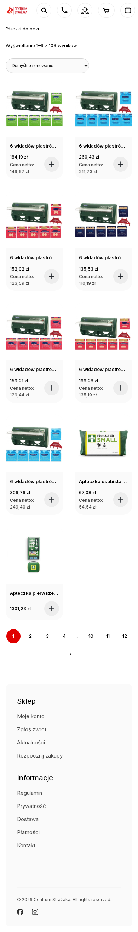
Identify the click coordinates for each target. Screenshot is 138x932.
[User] (84, 10)
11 (108, 636)
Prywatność (31, 806)
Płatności (28, 832)
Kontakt (26, 845)
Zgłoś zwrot (31, 729)
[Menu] (127, 10)
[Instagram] (35, 912)
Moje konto (31, 716)
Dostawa (28, 819)
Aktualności (31, 742)
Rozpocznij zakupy (40, 755)
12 (124, 636)
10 (90, 636)
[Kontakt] (64, 10)
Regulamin (29, 792)
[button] (51, 164)
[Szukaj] (43, 10)
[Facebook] (20, 912)
